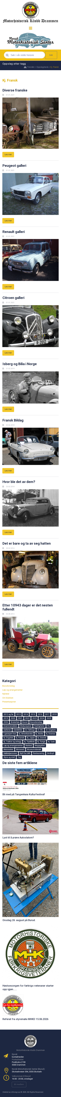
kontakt (15, 1057)
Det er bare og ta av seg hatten (27, 543)
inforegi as (15, 1092)
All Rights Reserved (35, 1092)
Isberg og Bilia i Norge (20, 364)
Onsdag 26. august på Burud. (19, 920)
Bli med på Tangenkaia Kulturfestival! (24, 794)
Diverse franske (15, 90)
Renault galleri (14, 232)
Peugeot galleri (14, 166)
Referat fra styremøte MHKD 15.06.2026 (25, 1019)
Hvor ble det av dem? (19, 482)
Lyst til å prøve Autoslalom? (18, 837)
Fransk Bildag (13, 420)
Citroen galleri (13, 298)
